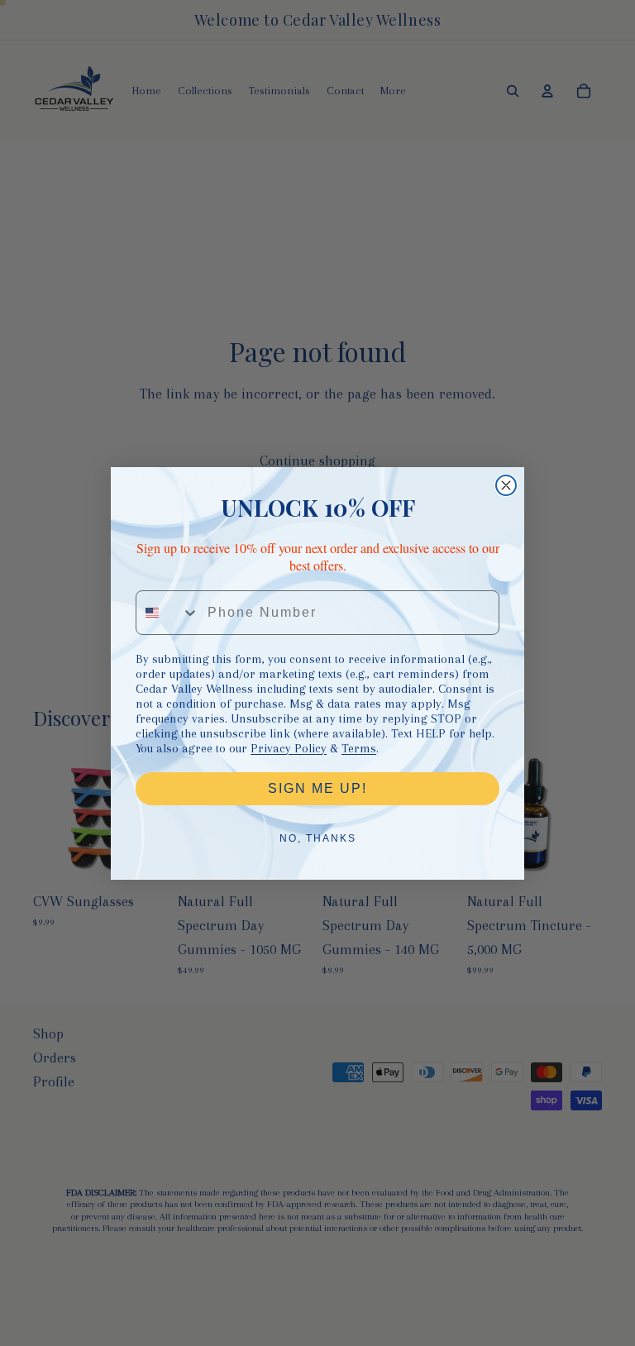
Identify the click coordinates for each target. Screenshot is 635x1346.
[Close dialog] (506, 485)
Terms (358, 748)
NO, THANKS (317, 838)
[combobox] (167, 612)
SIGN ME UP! (317, 788)
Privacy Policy (289, 748)
